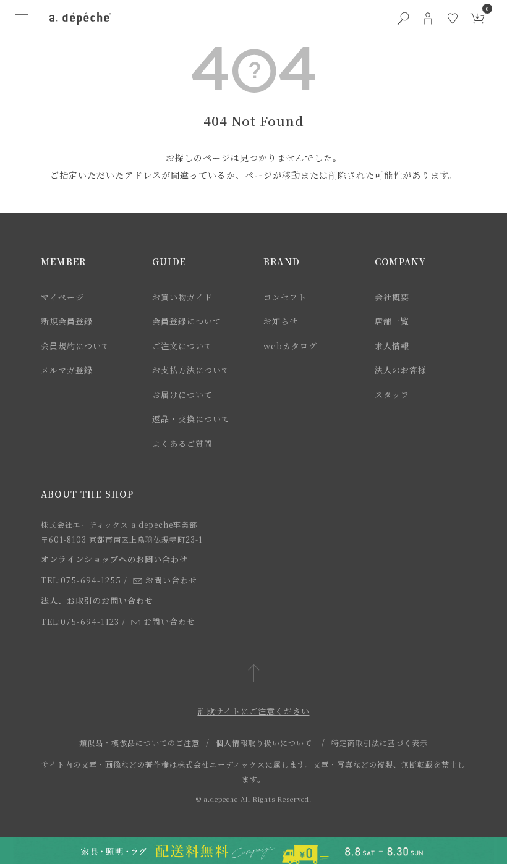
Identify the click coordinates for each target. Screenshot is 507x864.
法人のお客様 (401, 370)
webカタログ (290, 346)
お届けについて (182, 394)
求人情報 (392, 346)
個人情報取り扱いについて (264, 742)
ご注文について (182, 346)
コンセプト (285, 297)
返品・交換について (191, 419)
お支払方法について (191, 370)
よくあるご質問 (182, 443)
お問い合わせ (171, 580)
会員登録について (186, 321)
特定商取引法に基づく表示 (379, 742)
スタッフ (392, 394)
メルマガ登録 (67, 370)
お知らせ (280, 321)
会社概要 (392, 297)
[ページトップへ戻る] (253, 674)
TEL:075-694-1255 (81, 580)
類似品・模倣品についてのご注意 (139, 742)
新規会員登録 (67, 321)
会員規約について (75, 346)
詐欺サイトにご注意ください (254, 711)
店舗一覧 (392, 321)
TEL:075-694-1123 (80, 621)
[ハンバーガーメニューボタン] (21, 18)
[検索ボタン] (403, 18)
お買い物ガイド (182, 297)
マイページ (62, 297)
